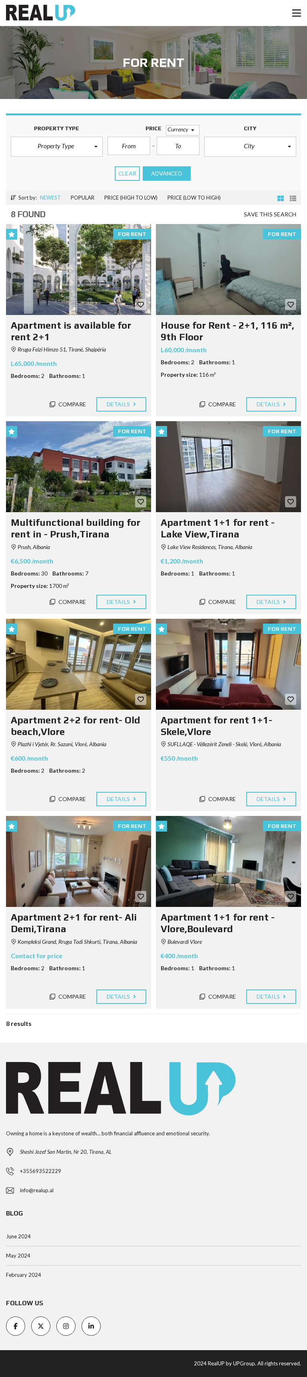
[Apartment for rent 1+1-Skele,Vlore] (228, 664)
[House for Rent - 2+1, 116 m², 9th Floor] (228, 269)
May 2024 (18, 1255)
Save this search (270, 214)
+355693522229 (40, 1171)
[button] (57, 147)
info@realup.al (37, 1190)
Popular (82, 197)
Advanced (166, 173)
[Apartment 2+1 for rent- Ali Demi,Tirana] (78, 861)
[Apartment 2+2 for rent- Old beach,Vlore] (78, 664)
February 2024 (23, 1275)
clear (127, 173)
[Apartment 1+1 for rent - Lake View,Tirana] (228, 466)
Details (119, 404)
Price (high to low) (130, 197)
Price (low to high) (194, 197)
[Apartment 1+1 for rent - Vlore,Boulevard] (228, 861)
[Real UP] (37, 13)
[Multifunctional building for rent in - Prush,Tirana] (78, 466)
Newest (50, 197)
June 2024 (18, 1236)
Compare (71, 404)
